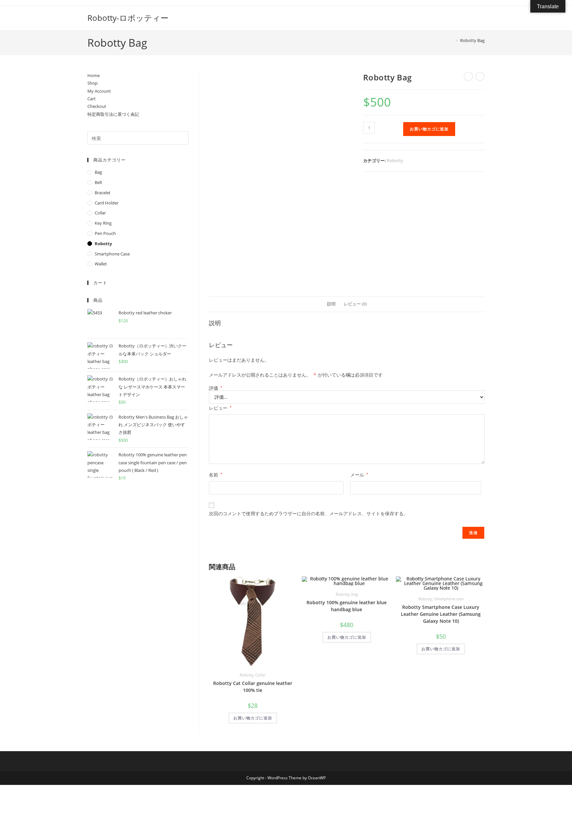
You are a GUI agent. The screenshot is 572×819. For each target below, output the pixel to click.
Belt (98, 182)
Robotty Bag (472, 40)
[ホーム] (452, 40)
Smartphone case (448, 599)
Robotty (395, 160)
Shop (92, 83)
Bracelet (103, 193)
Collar (260, 675)
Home (93, 75)
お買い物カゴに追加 (429, 129)
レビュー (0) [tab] (355, 304)
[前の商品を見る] (468, 76)
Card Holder (107, 203)
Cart (91, 99)
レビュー (220, 408)
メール (359, 475)
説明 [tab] (331, 304)
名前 (215, 475)
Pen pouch (105, 233)
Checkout (96, 106)
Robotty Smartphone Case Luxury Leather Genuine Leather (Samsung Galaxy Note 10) (441, 614)
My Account (99, 91)
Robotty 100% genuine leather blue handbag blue (347, 606)
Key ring (103, 223)
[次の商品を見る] (480, 76)
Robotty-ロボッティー (127, 17)
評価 (215, 388)
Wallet (101, 264)
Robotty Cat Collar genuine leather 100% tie (252, 686)
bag (354, 594)
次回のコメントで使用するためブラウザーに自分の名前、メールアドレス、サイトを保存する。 (308, 513)
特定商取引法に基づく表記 (113, 114)
